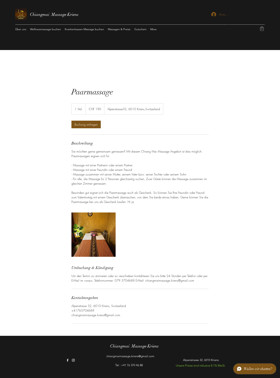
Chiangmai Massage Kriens (54, 14)
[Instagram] (73, 360)
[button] (262, 28)
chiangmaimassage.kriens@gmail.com (130, 356)
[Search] (229, 25)
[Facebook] (68, 360)
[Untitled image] (93, 234)
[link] (86, 124)
